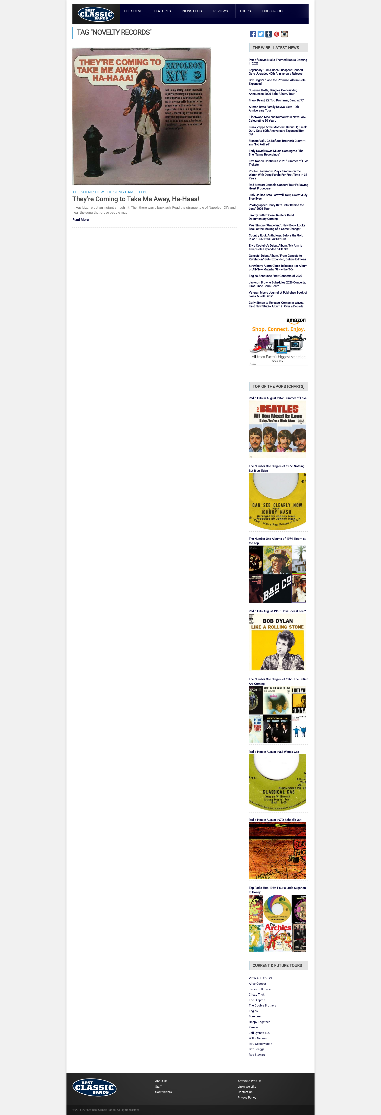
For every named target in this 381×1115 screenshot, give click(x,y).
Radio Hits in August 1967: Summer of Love (278, 398)
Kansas (254, 1027)
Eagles (253, 1011)
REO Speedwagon (260, 1044)
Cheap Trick (257, 994)
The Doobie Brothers (262, 1005)
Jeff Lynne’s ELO (259, 1033)
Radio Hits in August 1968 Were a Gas (274, 752)
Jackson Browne (260, 989)
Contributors (163, 1092)
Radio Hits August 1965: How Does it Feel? (277, 611)
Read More (80, 220)
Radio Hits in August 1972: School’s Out (275, 820)
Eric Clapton (257, 1000)
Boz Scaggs (256, 1049)
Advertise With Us (249, 1081)
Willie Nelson (258, 1038)
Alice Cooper (257, 983)
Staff (158, 1086)
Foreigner (255, 1016)
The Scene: (83, 192)
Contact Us (245, 1092)
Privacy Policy (247, 1097)
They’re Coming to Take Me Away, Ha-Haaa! (135, 199)
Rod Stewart (257, 1054)
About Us (161, 1081)
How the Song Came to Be (121, 192)
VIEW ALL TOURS (260, 978)
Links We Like (247, 1086)
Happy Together (259, 1022)
